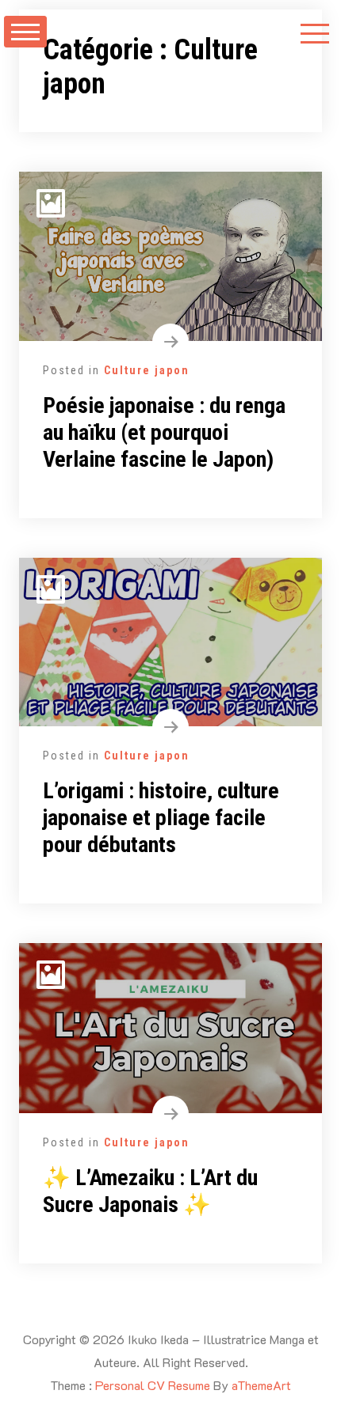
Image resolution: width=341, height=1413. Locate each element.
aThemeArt (261, 1385)
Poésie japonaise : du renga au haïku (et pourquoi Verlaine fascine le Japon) (164, 432)
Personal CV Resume (152, 1385)
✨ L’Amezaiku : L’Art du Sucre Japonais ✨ (150, 1191)
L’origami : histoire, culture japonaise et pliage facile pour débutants (161, 817)
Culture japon (147, 370)
